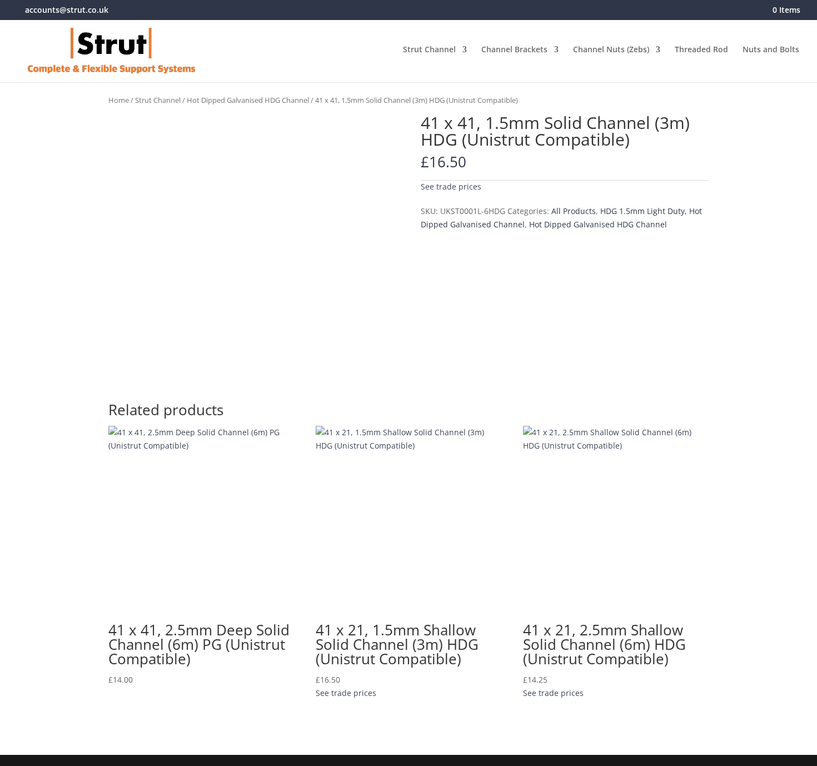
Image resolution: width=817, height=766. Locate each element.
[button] (451, 185)
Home (118, 100)
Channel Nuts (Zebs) (611, 50)
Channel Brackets (514, 50)
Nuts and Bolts (771, 50)
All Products (573, 211)
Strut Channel (429, 50)
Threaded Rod (701, 50)
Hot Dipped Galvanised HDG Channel (248, 100)
